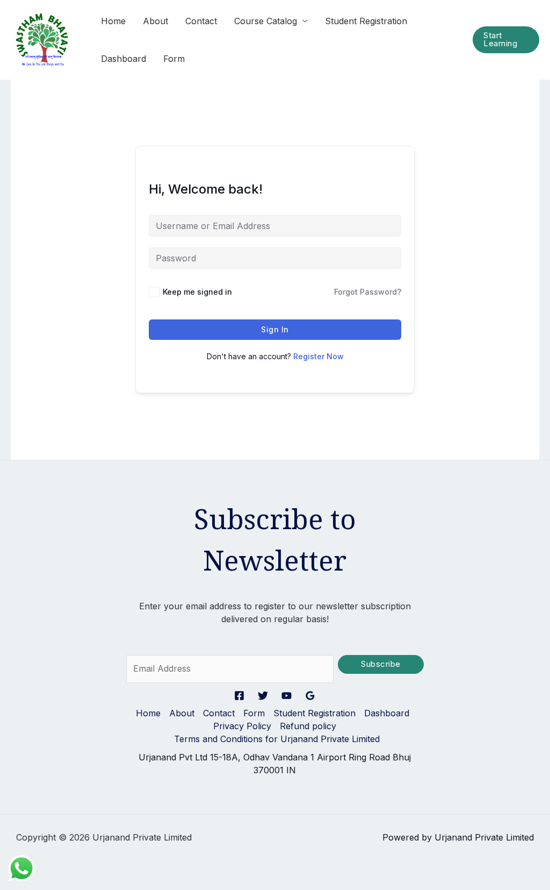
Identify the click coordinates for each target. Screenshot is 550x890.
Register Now (318, 356)
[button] (506, 39)
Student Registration (366, 21)
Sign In (275, 329)
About (155, 21)
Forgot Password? (367, 291)
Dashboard (123, 58)
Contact (201, 21)
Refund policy (308, 726)
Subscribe (381, 664)
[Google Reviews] (310, 695)
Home (113, 21)
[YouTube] (286, 695)
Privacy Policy (242, 726)
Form (174, 58)
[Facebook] (239, 695)
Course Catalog (265, 21)
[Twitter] (263, 695)
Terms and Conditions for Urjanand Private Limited (277, 739)
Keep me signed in (197, 291)
